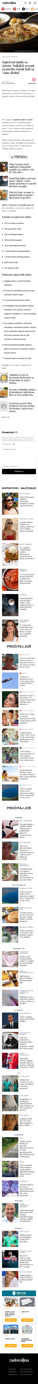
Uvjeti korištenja (26, 1369)
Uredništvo (13, 1371)
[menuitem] (30, 3)
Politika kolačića (26, 1374)
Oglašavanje (13, 1374)
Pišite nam (12, 1369)
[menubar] (30, 3)
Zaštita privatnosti (26, 1371)
